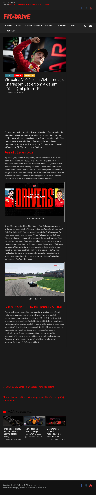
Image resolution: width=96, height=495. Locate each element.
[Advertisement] (35, 113)
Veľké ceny (18, 75)
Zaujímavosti (29, 75)
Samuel (21, 92)
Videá (73, 26)
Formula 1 (49, 26)
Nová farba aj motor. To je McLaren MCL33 (33, 431)
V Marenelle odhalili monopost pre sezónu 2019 (54, 432)
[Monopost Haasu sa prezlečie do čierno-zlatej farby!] (13, 417)
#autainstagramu (33, 26)
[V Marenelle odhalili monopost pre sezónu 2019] (56, 417)
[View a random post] (90, 25)
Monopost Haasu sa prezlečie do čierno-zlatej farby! (12, 432)
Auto (18, 26)
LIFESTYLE (62, 26)
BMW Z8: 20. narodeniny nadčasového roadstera (28, 386)
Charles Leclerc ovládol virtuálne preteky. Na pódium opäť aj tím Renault (33, 399)
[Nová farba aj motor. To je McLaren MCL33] (34, 417)
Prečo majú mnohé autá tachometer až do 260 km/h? (29, 5)
